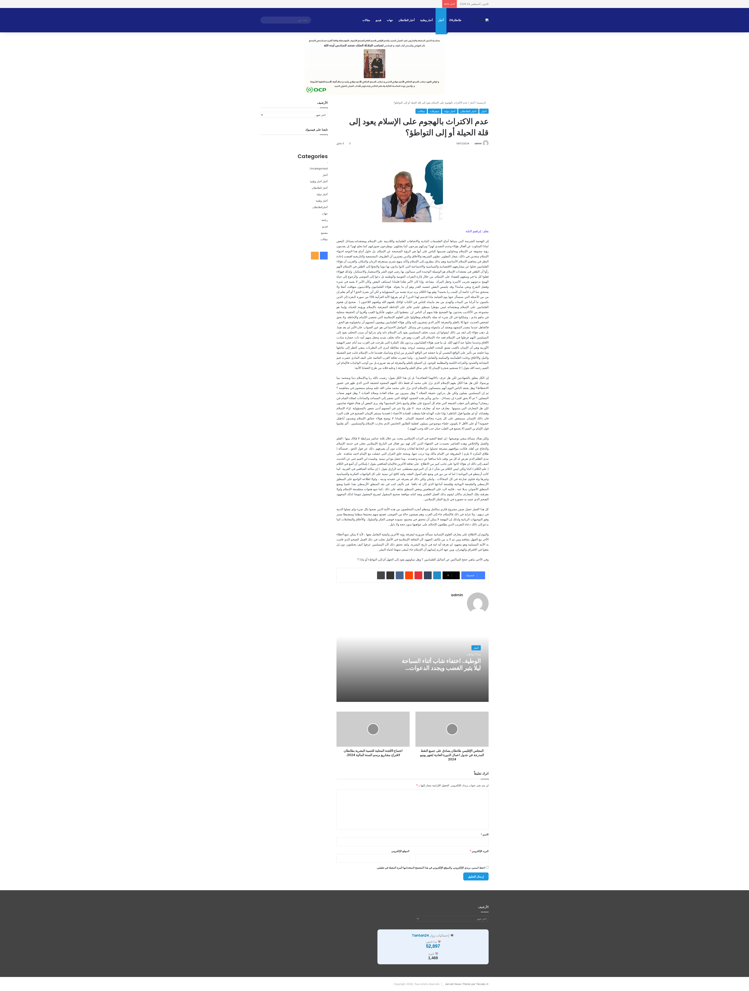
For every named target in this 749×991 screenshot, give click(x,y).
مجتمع (324, 232)
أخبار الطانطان (406, 20)
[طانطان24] (481, 20)
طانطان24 (455, 20)
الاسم (485, 834)
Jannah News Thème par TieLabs (465, 984)
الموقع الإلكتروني (400, 851)
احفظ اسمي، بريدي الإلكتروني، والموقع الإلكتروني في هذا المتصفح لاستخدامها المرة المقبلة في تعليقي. (430, 867)
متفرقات (434, 111)
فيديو (378, 20)
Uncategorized (319, 168)
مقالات (366, 20)
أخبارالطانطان (320, 207)
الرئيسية (482, 102)
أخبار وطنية (426, 20)
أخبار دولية (449, 111)
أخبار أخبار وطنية (319, 181)
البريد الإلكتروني (479, 851)
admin (478, 143)
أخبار (441, 20)
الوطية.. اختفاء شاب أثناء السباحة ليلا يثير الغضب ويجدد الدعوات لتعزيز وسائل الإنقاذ (441, 668)
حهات (325, 213)
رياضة (324, 219)
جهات (390, 20)
